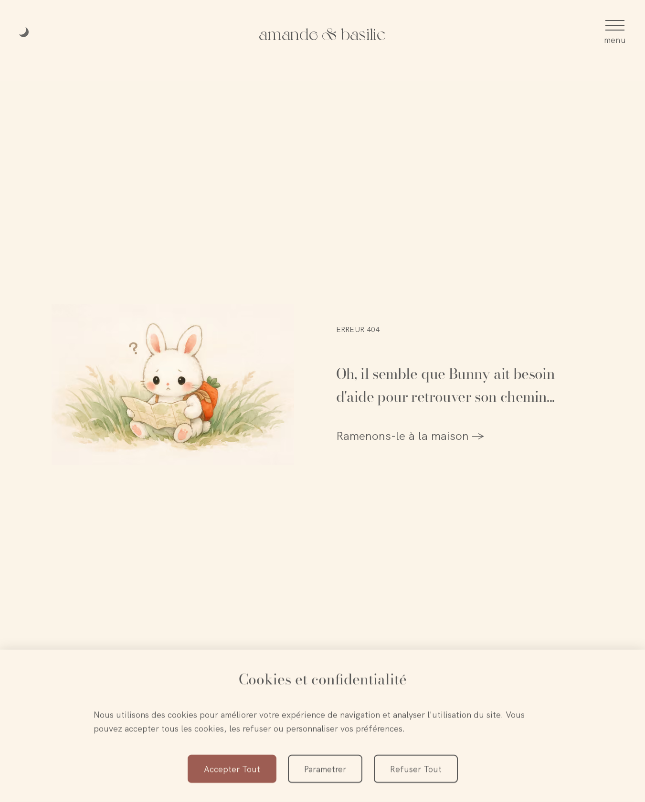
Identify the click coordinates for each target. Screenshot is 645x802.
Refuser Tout (416, 768)
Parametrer (325, 768)
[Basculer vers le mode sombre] (25, 33)
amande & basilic (322, 32)
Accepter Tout (232, 768)
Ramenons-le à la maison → (410, 435)
